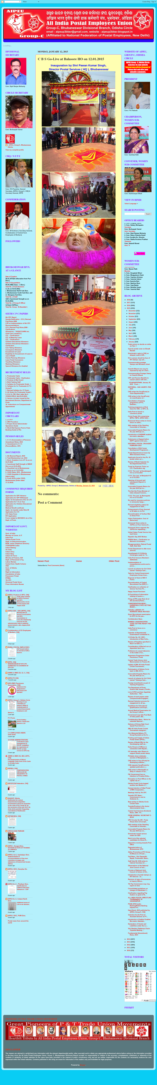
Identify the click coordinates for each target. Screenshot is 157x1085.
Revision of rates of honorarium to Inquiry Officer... (139, 880)
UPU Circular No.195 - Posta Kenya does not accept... (138, 821)
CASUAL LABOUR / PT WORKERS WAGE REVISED (139, 611)
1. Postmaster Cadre (13, 376)
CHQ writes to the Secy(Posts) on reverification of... (138, 397)
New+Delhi (141, 253)
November (132, 313)
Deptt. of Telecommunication (16, 541)
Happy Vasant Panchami (136, 591)
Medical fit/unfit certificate (15, 508)
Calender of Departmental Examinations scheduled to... (139, 633)
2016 (129, 305)
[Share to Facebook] (110, 486)
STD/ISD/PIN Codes (12, 545)
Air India (9, 550)
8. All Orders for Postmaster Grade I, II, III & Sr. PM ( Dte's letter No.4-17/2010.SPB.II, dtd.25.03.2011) (18, 394)
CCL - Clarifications (12, 335)
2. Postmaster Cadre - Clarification (18, 378)
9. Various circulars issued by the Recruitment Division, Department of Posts (18, 400)
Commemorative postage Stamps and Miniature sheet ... (139, 364)
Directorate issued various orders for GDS (137, 834)
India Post (9, 537)
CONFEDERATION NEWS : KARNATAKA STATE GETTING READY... (139, 605)
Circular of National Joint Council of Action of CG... (138, 871)
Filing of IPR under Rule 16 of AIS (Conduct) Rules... (138, 600)
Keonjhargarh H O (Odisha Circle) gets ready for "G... (138, 554)
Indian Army (10, 552)
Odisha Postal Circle (13, 539)
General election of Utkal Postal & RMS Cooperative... (139, 789)
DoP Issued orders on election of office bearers (23, 650)
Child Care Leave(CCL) (13, 333)
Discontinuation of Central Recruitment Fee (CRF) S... (138, 583)
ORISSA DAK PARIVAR (16, 831)
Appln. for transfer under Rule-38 (17, 510)
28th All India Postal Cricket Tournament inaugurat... (138, 729)
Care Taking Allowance (14, 348)
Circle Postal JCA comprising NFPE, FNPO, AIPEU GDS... (138, 417)
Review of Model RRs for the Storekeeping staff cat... (138, 743)
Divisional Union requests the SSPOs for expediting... (138, 528)
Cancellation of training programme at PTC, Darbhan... (136, 402)
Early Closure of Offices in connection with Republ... (138, 748)
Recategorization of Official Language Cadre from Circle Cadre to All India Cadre (19, 761)
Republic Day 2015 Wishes (137, 537)
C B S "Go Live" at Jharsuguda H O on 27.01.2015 (139, 496)
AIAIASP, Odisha (14, 798)
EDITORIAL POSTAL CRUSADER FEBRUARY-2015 (139, 444)
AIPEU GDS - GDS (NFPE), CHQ (19, 611)
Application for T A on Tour (15, 502)
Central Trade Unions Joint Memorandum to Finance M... (139, 661)
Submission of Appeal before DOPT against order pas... (138, 440)
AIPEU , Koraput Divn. (16, 846)
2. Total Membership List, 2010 (16, 458)
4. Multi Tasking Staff (13, 382)
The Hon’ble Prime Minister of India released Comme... (138, 492)
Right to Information (13, 572)
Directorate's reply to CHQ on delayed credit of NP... (138, 354)
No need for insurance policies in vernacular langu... (139, 501)
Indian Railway (11, 548)
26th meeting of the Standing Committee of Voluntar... (138, 426)
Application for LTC (12, 512)
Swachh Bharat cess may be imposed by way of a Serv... (138, 369)
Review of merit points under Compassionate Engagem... (138, 697)
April (131, 333)
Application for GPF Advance (16, 496)
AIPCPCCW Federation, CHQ (18, 783)
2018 (129, 300)
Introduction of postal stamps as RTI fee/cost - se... (139, 875)
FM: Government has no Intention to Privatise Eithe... (139, 775)
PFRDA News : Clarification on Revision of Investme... (139, 540)
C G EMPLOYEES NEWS (17, 733)
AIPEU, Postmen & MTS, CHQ (18, 595)
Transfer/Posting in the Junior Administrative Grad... (138, 807)
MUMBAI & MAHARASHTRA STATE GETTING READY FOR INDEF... (139, 623)
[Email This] (104, 486)
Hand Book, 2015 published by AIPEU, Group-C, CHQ (139, 911)
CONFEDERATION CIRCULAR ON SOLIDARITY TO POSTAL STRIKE (23, 772)
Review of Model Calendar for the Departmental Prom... (138, 463)
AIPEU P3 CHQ (13, 678)
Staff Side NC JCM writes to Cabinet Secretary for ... (138, 862)
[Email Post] (99, 486)
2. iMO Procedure (12, 422)
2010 (129, 950)
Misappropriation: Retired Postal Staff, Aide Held (139, 545)
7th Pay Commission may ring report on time (139, 885)
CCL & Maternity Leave (14, 337)
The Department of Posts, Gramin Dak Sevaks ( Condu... (139, 688)
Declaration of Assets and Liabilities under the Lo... (138, 925)
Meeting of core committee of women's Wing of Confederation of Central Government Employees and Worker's (19, 707)
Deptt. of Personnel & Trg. (15, 560)
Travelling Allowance (13, 362)
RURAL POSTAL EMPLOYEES (18, 647)
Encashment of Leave (13, 352)
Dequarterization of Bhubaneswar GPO (135, 848)
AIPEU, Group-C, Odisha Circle (19, 700)
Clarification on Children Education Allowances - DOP (23, 887)
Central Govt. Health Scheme (16, 564)
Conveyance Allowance (14, 350)
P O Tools (11, 718)
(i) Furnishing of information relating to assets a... (138, 595)
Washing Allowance (13, 364)
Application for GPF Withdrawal (17, 498)
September (133, 319)
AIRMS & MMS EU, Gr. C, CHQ (18, 673)
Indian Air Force (11, 556)
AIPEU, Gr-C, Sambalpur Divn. (19, 855)
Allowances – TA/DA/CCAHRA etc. (17, 331)
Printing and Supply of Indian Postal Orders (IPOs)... (138, 738)
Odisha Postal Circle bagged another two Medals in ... (138, 784)
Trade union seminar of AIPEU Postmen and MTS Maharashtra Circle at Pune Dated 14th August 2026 (23, 601)
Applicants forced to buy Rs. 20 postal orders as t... (139, 458)
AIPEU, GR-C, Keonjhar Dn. (17, 869)
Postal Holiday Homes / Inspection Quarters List (23, 721)
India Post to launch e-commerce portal (136, 412)
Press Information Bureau (15, 584)
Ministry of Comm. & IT (14, 535)
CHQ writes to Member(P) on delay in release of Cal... (138, 770)
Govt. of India (10, 533)
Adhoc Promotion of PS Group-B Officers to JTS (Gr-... (139, 853)
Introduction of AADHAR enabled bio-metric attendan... (139, 435)
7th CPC (8, 580)
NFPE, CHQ (12, 662)
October (132, 316)
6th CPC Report (11, 317)
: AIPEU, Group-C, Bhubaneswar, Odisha (19, 146)
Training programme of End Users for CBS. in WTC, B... (138, 408)
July (130, 325)
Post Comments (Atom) (56, 565)
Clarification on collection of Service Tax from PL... (138, 588)
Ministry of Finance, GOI (14, 558)
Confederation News (135, 619)
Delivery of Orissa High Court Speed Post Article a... (138, 725)
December (132, 311)
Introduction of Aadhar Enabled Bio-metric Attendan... (139, 920)
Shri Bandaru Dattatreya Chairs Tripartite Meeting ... (139, 929)
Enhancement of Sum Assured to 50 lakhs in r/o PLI (139, 510)
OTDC (8, 570)
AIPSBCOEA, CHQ (14, 816)
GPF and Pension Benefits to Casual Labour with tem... (138, 379)
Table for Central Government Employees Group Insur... (138, 574)
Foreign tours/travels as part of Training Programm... (139, 684)
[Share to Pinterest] (112, 486)
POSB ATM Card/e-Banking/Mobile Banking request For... (137, 905)
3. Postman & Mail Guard (14, 380)
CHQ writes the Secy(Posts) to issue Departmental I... (138, 392)
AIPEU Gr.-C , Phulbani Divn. (18, 884)
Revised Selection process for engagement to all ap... (138, 702)
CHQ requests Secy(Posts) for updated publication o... (138, 766)
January (132, 342)
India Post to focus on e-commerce (137, 629)
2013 (129, 942)
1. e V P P (9, 420)
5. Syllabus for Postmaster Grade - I (18, 384)
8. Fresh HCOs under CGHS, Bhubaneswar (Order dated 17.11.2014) (16, 480)
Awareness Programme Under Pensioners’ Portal (138, 656)
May (130, 330)
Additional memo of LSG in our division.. (23, 903)
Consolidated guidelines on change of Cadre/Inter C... (138, 889)
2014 (129, 939)
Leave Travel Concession (14, 360)
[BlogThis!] (106, 486)
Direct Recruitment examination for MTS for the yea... (139, 615)
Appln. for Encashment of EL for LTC (19, 500)
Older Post (114, 561)
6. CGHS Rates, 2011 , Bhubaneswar (18, 472)
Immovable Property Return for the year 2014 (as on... (139, 431)
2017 (129, 302)
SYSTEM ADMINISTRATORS (18, 740)
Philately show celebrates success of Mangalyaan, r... (138, 757)
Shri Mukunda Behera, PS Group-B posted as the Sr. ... (139, 734)
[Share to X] (108, 486)
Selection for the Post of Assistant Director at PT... (138, 915)
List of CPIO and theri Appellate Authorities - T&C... (139, 693)
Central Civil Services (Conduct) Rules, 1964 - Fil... (139, 811)
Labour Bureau (11, 562)
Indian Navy (10, 554)
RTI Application (11, 516)
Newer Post (43, 561)
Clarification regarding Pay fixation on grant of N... (137, 894)
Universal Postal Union (14, 582)
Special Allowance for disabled (17, 366)
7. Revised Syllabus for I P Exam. (17, 390)
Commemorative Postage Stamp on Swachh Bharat (139, 374)
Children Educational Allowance (17, 341)
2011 (129, 947)
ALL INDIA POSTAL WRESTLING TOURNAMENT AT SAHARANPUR (139, 899)
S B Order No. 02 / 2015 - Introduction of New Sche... (138, 638)
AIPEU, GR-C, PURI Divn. (17, 916)
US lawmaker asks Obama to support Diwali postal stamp (139, 752)
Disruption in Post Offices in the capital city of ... (139, 779)
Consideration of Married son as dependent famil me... (139, 647)
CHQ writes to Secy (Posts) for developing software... (139, 761)
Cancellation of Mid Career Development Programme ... (139, 449)
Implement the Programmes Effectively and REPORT (22, 689)
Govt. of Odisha (11, 568)
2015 (129, 308)
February (132, 339)
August (131, 322)
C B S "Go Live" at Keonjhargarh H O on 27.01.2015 (139, 472)
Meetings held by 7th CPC (137, 792)
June (131, 328)
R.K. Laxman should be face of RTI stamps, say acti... (139, 359)
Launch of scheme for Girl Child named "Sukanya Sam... (139, 569)
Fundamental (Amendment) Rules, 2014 (137, 934)
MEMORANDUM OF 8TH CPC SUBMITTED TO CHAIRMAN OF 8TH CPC (18, 665)
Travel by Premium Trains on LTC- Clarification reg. (138, 467)
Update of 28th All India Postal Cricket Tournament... (139, 665)
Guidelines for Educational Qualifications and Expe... (138, 706)
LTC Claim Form (11, 514)
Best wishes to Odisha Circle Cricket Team (138, 802)
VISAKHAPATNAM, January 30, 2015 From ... (139, 383)
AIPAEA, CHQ (13, 768)
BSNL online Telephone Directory (17, 543)
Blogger (83, 1065)
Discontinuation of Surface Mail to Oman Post (139, 515)
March (131, 336)
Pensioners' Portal (12, 576)
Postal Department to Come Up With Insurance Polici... (139, 453)
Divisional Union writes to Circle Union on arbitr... (139, 421)
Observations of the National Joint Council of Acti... (138, 866)
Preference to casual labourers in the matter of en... (139, 652)
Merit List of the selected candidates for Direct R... (137, 839)
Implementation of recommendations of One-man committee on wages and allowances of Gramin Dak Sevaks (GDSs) (19, 860)
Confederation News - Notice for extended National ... (139, 720)
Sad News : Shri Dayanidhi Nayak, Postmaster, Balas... (138, 857)
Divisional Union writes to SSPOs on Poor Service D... (139, 524)
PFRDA (8, 578)
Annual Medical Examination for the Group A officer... (139, 711)
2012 (129, 945)
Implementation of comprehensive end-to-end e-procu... (139, 564)
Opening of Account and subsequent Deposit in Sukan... (137, 482)
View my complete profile (15, 150)
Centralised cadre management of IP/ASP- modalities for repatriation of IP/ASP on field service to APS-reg (23, 746)
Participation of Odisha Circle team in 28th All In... (138, 670)
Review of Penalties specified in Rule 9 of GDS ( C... (139, 642)
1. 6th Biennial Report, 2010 (15, 456)
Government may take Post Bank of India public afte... (139, 715)
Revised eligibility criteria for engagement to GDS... (138, 505)
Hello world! (12, 734)
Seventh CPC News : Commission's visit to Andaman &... (136, 797)
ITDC (7, 566)
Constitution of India (13, 574)
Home (79, 561)
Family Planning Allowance (15, 358)
